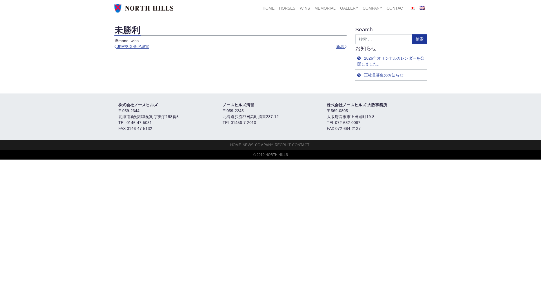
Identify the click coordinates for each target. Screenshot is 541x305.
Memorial (325, 8)
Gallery (349, 8)
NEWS (248, 145)
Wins (305, 8)
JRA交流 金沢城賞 (132, 46)
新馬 (340, 46)
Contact (396, 8)
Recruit (283, 145)
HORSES (287, 8)
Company (372, 8)
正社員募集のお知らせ (383, 75)
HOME (268, 8)
